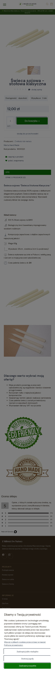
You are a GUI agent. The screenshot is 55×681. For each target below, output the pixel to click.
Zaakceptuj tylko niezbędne (27, 652)
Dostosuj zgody (27, 659)
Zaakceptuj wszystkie (27, 666)
